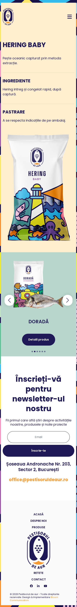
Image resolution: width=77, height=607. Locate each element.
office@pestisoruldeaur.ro (38, 480)
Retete (38, 573)
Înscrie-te (38, 451)
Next (68, 300)
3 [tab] (37, 351)
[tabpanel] (38, 304)
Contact (38, 579)
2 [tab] (34, 351)
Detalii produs (38, 339)
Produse (38, 527)
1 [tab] (32, 351)
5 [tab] (42, 351)
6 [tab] (44, 351)
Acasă (38, 514)
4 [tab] (39, 351)
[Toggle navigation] (69, 16)
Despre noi (38, 521)
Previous (9, 300)
